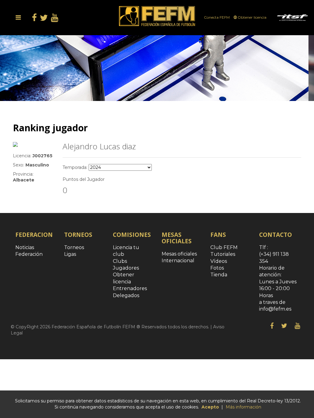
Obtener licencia (252, 17)
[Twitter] (284, 325)
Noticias (24, 247)
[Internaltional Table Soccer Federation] (292, 17)
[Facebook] (272, 325)
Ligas (70, 254)
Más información (243, 407)
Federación (29, 254)
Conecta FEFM (217, 17)
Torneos (74, 247)
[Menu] (18, 17)
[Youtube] (297, 325)
